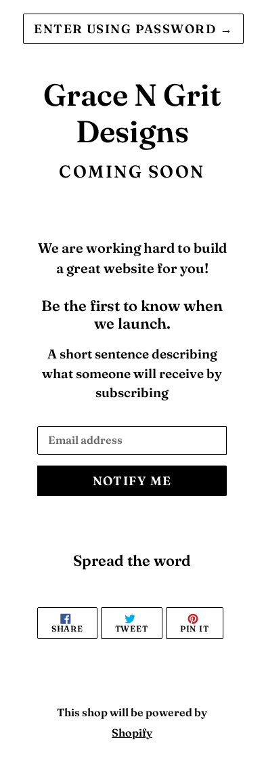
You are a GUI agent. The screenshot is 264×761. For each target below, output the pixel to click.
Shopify (132, 732)
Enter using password (133, 29)
